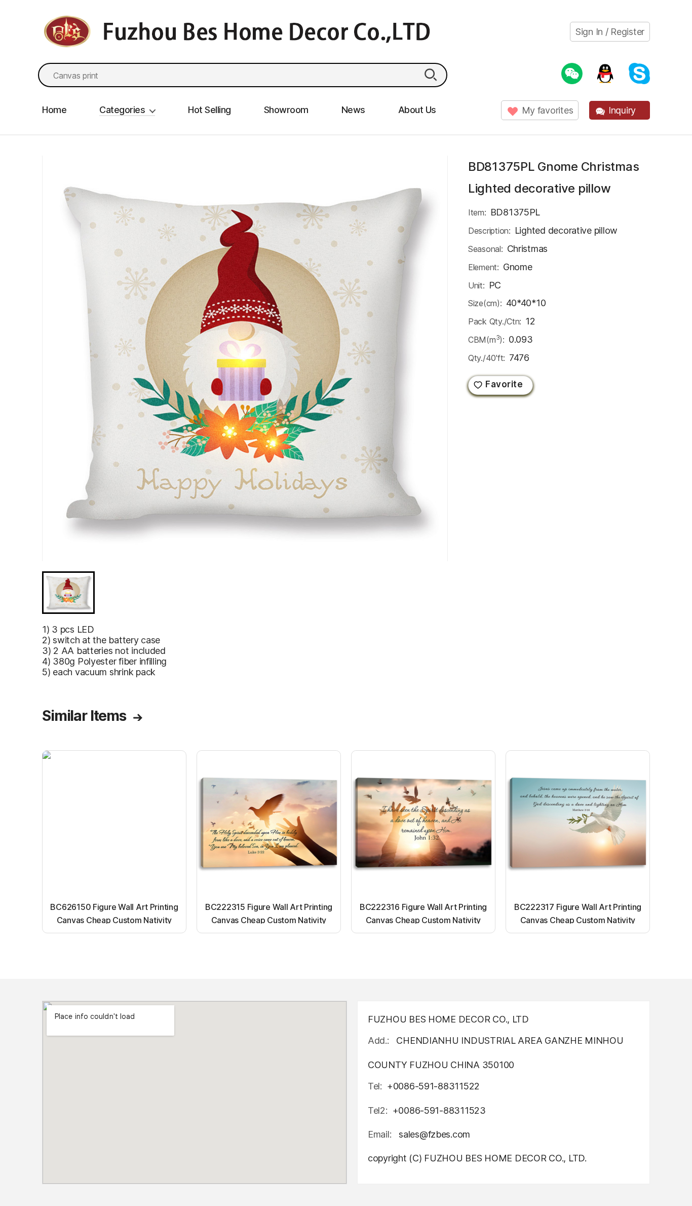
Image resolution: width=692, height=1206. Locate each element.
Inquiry (622, 110)
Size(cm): (485, 303)
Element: (483, 267)
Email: (381, 1134)
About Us (417, 109)
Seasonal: (485, 249)
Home (54, 109)
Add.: (378, 1040)
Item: (477, 212)
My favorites (547, 110)
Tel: (375, 1086)
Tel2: (378, 1110)
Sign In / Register (609, 31)
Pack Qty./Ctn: (494, 321)
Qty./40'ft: (486, 358)
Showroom (286, 109)
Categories (122, 109)
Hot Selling (209, 109)
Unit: (476, 285)
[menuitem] (68, 592)
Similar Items (84, 715)
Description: (489, 231)
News (353, 109)
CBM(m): (486, 339)
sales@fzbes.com (434, 1134)
